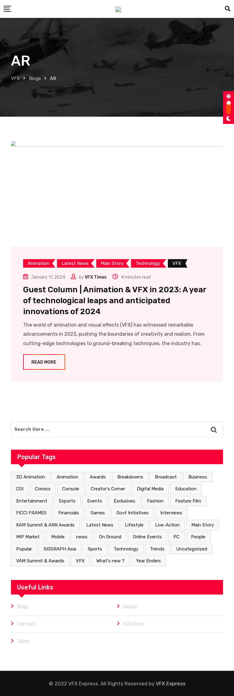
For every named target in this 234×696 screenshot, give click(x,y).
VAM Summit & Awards (40, 561)
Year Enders (148, 561)
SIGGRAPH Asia (60, 549)
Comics (43, 489)
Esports (67, 501)
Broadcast (166, 477)
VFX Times (96, 277)
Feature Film (188, 501)
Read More (43, 362)
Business (197, 477)
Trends (157, 549)
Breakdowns (130, 477)
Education (186, 489)
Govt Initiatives (132, 513)
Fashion (155, 501)
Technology (126, 549)
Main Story (202, 525)
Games (97, 513)
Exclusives (124, 501)
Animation (67, 477)
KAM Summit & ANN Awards (45, 525)
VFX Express (171, 684)
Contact (26, 624)
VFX (80, 561)
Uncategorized (191, 549)
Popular (24, 549)
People (198, 537)
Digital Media (150, 489)
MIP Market (28, 537)
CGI (19, 489)
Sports (95, 549)
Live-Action (167, 525)
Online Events (147, 537)
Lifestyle (134, 525)
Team (23, 641)
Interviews (171, 513)
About (130, 606)
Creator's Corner (108, 489)
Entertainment (31, 501)
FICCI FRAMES (31, 513)
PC (176, 537)
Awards (98, 477)
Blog (22, 606)
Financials (68, 513)
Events (94, 501)
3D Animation (30, 477)
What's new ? (110, 561)
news (81, 537)
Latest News (99, 525)
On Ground (110, 537)
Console (70, 489)
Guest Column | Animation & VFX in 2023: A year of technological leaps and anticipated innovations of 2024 (115, 301)
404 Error (133, 624)
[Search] (227, 8)
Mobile (58, 537)
